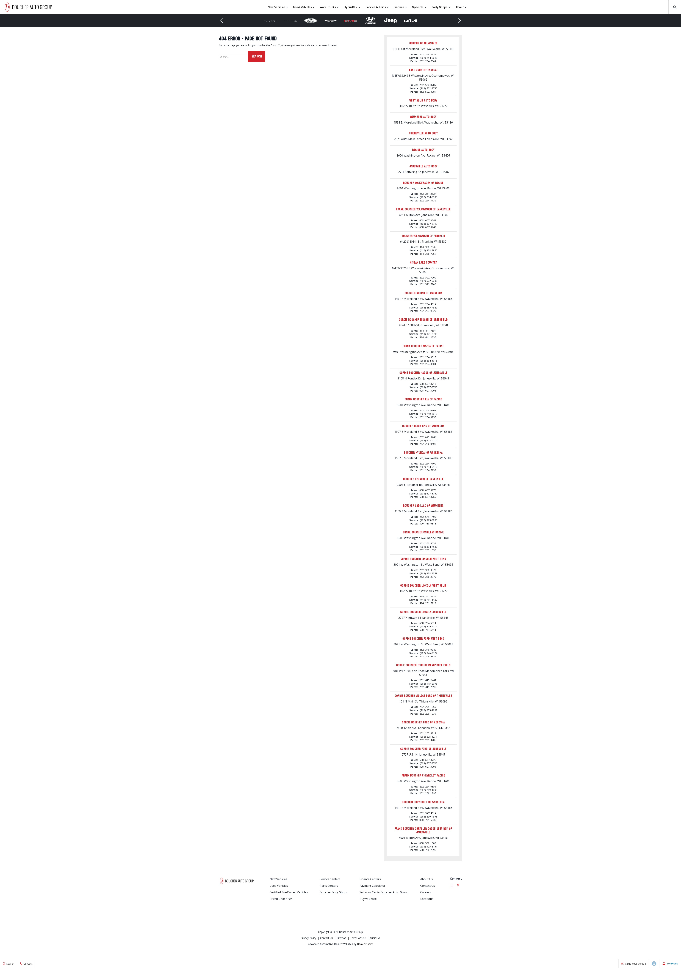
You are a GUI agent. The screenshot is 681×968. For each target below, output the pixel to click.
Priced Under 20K (281, 899)
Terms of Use (358, 938)
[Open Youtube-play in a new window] (458, 884)
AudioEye (375, 938)
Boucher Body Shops (334, 892)
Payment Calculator (372, 886)
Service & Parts (376, 7)
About (459, 7)
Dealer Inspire (365, 944)
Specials (417, 7)
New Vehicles (276, 7)
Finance (399, 7)
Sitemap (341, 938)
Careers (425, 892)
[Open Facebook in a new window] (451, 884)
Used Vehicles (302, 7)
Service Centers (330, 879)
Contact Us (427, 886)
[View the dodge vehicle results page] (271, 20)
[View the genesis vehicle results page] (311, 20)
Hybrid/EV (351, 7)
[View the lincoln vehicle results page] (410, 21)
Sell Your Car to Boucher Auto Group (383, 892)
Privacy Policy (308, 938)
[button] (675, 7)
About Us (426, 879)
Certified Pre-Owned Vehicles (289, 892)
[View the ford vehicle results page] (291, 21)
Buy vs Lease (368, 899)
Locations (426, 899)
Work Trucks (328, 7)
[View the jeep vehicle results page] (371, 20)
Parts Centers (329, 886)
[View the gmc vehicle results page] (331, 20)
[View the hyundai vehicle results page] (350, 20)
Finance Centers (370, 879)
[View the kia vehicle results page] (390, 20)
